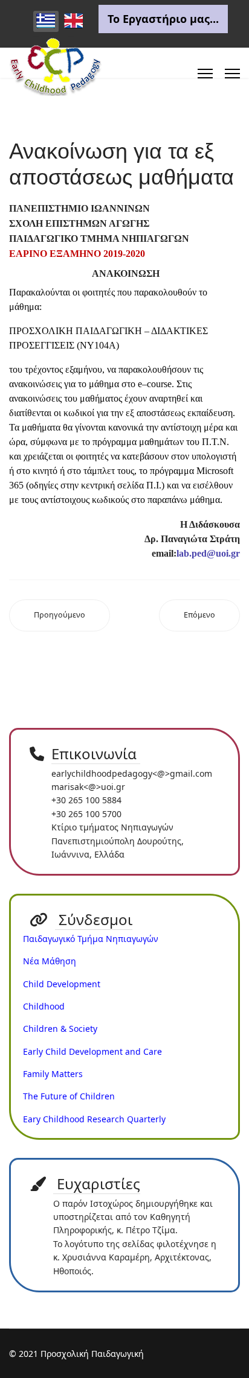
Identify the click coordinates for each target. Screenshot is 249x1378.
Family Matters (53, 1073)
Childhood (44, 1006)
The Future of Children (69, 1096)
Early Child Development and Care (92, 1051)
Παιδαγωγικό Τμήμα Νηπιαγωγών (90, 938)
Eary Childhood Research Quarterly (94, 1119)
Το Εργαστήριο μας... (163, 18)
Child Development (61, 984)
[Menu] (205, 73)
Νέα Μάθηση (49, 961)
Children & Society (60, 1028)
